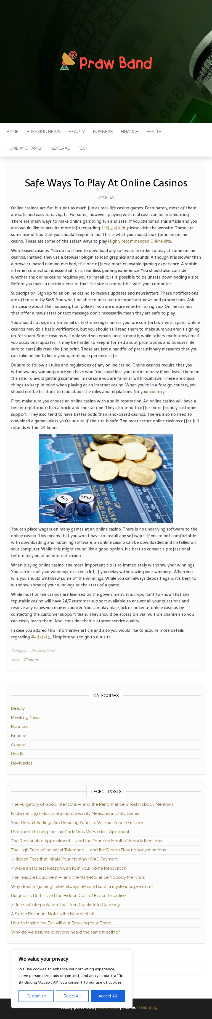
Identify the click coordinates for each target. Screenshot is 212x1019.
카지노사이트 (113, 227)
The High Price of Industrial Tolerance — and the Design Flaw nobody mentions (88, 850)
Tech (83, 148)
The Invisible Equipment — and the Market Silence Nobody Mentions (78, 877)
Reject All (72, 996)
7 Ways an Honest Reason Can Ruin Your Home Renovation (69, 868)
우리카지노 (41, 636)
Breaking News (43, 131)
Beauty (77, 131)
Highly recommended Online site (139, 241)
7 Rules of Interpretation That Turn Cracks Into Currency (65, 904)
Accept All (108, 996)
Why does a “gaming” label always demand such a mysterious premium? (82, 886)
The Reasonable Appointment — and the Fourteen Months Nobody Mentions (86, 840)
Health (154, 131)
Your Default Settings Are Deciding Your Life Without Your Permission (77, 822)
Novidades (21, 763)
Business (103, 131)
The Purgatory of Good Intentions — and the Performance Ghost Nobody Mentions (92, 804)
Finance (129, 131)
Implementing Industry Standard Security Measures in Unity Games (75, 813)
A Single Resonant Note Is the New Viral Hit (52, 913)
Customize (36, 996)
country (157, 391)
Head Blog (147, 1007)
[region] (71, 979)
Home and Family (25, 148)
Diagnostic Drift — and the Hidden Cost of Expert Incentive (68, 895)
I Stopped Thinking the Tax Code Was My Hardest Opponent (70, 831)
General (60, 148)
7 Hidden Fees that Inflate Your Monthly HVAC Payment (64, 859)
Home (12, 131)
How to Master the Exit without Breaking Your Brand (61, 923)
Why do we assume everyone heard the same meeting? (65, 932)
